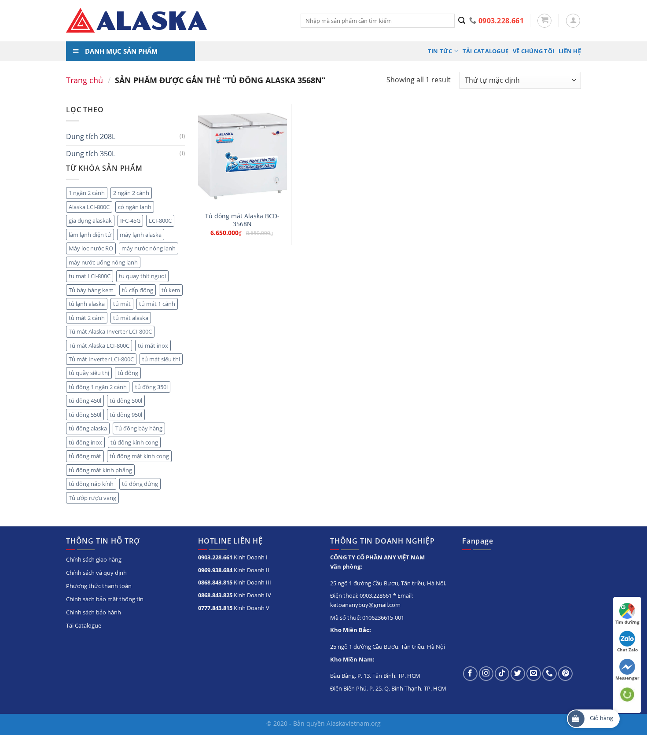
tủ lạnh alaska (87, 304)
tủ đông (128, 373)
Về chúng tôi (533, 51)
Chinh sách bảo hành (93, 612)
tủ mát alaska (130, 318)
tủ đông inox (85, 442)
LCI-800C (160, 220)
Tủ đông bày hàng (138, 428)
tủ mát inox (153, 345)
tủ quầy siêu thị (89, 373)
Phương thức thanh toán (99, 586)
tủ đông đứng (140, 484)
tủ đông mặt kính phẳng (100, 470)
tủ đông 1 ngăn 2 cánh (98, 387)
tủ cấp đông (137, 290)
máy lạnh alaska (141, 235)
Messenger (627, 678)
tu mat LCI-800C (89, 276)
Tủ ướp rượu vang (92, 498)
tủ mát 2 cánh (87, 318)
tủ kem (171, 290)
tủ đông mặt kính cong (139, 456)
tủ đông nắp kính (91, 484)
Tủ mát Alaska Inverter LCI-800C (110, 331)
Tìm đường (627, 622)
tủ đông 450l (85, 400)
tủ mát (122, 304)
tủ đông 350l (151, 387)
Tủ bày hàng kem (91, 290)
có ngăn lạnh (134, 207)
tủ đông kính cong (134, 442)
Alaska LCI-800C (89, 207)
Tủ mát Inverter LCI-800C (101, 359)
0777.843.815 (215, 608)
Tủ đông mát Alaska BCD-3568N (242, 220)
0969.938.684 (215, 570)
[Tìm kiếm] (462, 21)
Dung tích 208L (90, 136)
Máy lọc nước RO (91, 248)
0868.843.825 (215, 595)
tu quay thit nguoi (142, 276)
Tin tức (440, 51)
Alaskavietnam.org (354, 723)
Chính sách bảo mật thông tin (104, 599)
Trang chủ (84, 79)
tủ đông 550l (85, 415)
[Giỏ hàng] (544, 21)
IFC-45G (130, 220)
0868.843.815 (215, 582)
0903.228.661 (215, 557)
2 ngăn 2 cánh (131, 193)
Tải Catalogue (485, 51)
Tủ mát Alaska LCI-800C (99, 345)
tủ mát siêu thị (161, 359)
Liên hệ (570, 51)
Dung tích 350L (90, 153)
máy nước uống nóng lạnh (103, 262)
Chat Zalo (627, 650)
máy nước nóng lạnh (148, 248)
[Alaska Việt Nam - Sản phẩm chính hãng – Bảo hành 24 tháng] (176, 21)
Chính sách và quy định (96, 573)
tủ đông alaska (88, 428)
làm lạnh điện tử (90, 235)
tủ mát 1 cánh (157, 304)
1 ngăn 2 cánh (87, 193)
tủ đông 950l (126, 415)
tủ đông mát (85, 456)
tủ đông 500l (126, 400)
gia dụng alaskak (90, 220)
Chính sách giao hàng (93, 559)
